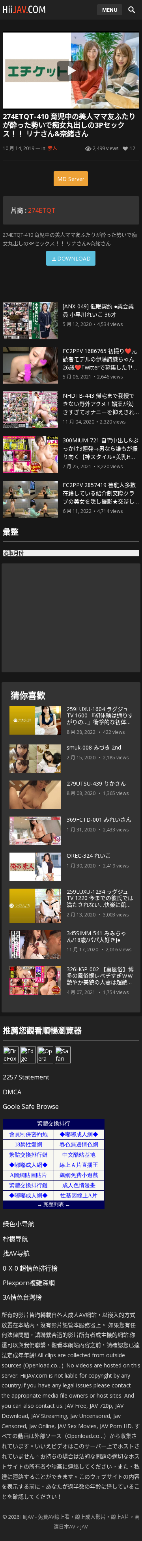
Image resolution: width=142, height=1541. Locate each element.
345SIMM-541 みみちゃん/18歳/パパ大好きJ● (96, 936)
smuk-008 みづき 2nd (94, 747)
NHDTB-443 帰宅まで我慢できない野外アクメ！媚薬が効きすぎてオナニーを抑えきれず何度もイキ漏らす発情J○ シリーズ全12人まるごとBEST (99, 412)
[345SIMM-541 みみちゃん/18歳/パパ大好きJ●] (35, 944)
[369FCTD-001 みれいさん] (35, 831)
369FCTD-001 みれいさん (99, 819)
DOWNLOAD (74, 258)
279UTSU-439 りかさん (96, 783)
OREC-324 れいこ (89, 855)
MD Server (70, 179)
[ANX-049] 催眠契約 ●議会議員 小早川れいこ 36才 (98, 310)
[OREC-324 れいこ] (35, 867)
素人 (52, 148)
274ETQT (42, 210)
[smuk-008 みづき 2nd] (35, 758)
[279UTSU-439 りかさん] (35, 794)
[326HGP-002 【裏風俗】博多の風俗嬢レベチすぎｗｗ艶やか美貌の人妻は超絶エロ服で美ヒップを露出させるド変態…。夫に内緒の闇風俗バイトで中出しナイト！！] (35, 980)
